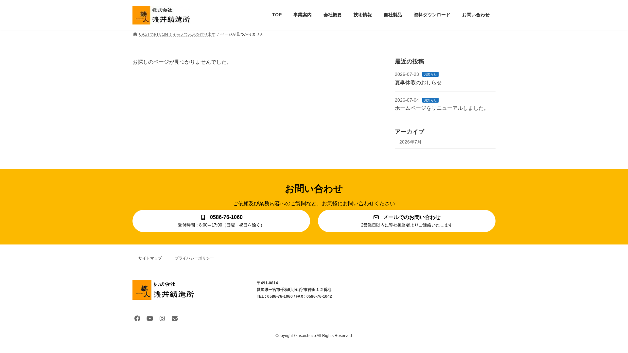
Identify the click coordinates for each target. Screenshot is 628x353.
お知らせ (430, 74)
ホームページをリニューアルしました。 (442, 108)
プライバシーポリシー (194, 258)
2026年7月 (410, 141)
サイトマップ (150, 258)
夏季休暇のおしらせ (418, 82)
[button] (221, 221)
